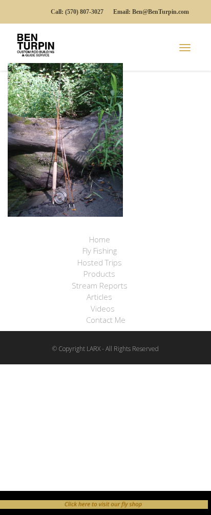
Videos (103, 308)
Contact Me (105, 320)
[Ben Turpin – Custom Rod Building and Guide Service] (38, 43)
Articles (99, 297)
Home (99, 239)
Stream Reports (100, 285)
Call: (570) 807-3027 (77, 11)
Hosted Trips (100, 262)
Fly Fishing (99, 250)
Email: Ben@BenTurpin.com (151, 11)
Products (100, 274)
